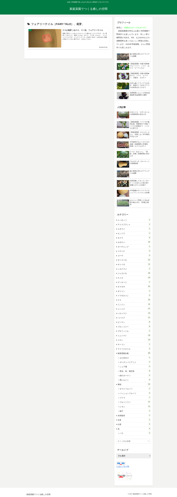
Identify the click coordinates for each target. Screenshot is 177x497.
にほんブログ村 (122, 466)
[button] (148, 441)
